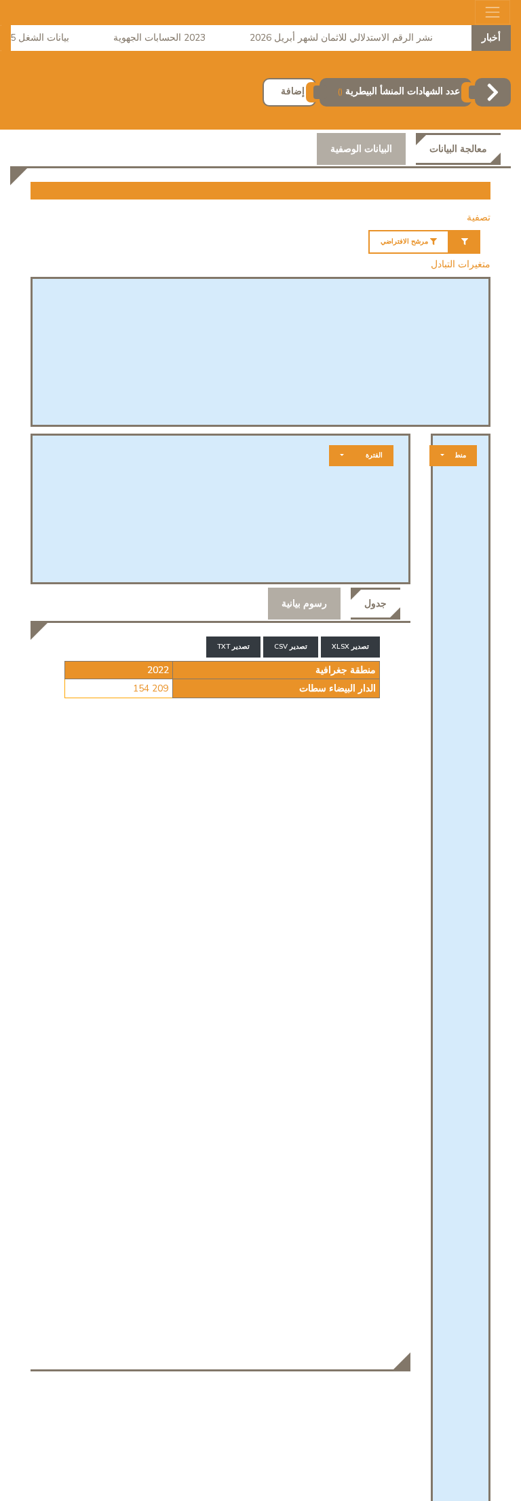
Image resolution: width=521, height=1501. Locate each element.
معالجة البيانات (458, 148)
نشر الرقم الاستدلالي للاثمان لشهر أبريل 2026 (351, 37)
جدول (375, 603)
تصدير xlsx (350, 646)
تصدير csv (290, 646)
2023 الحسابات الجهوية (169, 37)
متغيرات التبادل (460, 264)
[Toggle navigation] (492, 12)
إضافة (293, 91)
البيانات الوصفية (361, 148)
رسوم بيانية (304, 603)
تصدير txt (233, 646)
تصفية (478, 217)
